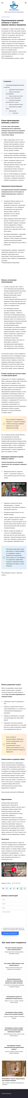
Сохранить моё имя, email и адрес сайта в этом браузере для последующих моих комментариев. (14, 928)
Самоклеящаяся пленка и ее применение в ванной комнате (14, 997)
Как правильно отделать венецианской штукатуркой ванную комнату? (14, 1047)
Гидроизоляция (12, 111)
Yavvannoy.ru (14, 10)
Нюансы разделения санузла (16, 104)
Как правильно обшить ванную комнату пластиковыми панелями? (14, 1013)
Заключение (15, 113)
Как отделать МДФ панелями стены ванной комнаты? (14, 964)
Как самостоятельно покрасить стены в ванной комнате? (14, 948)
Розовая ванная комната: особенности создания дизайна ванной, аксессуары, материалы (14, 981)
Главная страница (5, 17)
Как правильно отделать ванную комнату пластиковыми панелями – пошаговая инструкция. (14, 1029)
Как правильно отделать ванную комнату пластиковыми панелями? (13, 1079)
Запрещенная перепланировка (16, 89)
